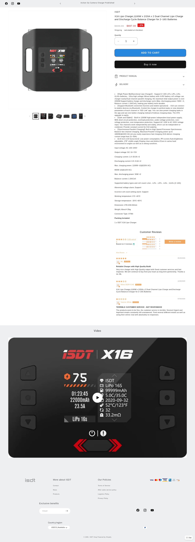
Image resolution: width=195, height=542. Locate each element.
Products (56, 494)
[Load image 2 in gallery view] (43, 116)
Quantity (118, 35)
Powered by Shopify (104, 537)
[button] (151, 76)
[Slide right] (85, 116)
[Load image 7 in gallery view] (82, 116)
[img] (121, 258)
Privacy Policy (103, 498)
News (55, 490)
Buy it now (150, 64)
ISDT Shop (93, 537)
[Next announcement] (134, 3)
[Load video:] (97, 398)
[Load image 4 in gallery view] (59, 116)
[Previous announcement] (60, 3)
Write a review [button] (175, 242)
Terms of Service (104, 485)
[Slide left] (29, 116)
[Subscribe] (66, 511)
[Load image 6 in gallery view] (74, 116)
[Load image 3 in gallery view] (51, 116)
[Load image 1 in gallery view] (36, 116)
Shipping (118, 30)
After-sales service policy (107, 490)
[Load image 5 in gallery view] (66, 116)
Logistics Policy (103, 494)
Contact (56, 485)
